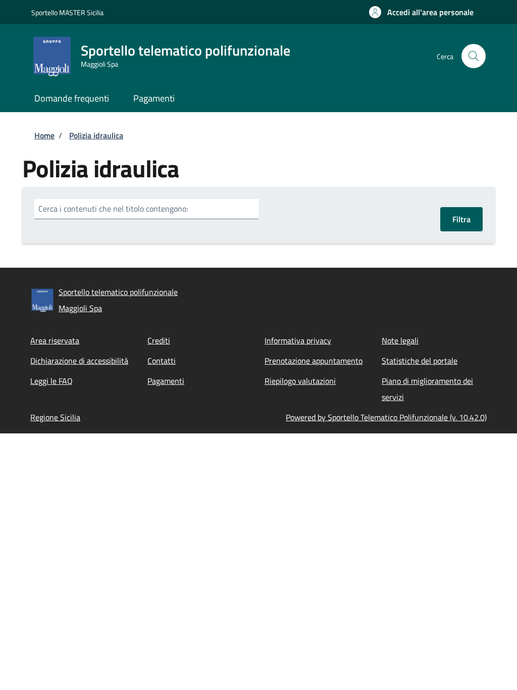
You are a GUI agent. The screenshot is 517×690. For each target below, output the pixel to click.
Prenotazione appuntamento (314, 361)
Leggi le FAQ (51, 381)
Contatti (161, 361)
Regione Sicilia (55, 417)
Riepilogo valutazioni (300, 381)
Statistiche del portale (419, 361)
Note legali (400, 340)
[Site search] (473, 56)
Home (44, 135)
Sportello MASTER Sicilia (67, 12)
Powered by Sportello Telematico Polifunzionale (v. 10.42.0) (386, 417)
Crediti (158, 340)
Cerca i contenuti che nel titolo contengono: (113, 209)
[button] (421, 12)
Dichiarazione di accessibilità (79, 361)
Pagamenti (165, 381)
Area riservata (54, 340)
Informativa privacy (298, 340)
